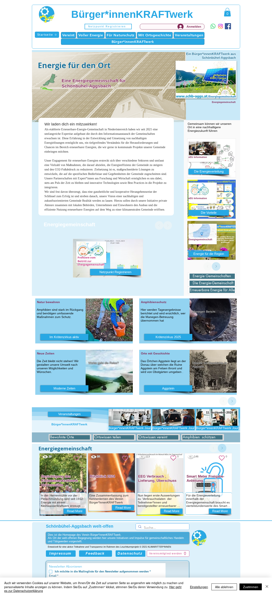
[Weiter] (167, 225)
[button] (108, 26)
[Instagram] (220, 26)
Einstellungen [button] (199, 587)
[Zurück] (159, 225)
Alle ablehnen (224, 587)
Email (53, 575)
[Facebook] (228, 26)
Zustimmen (250, 587)
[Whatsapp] (213, 26)
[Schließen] (266, 587)
